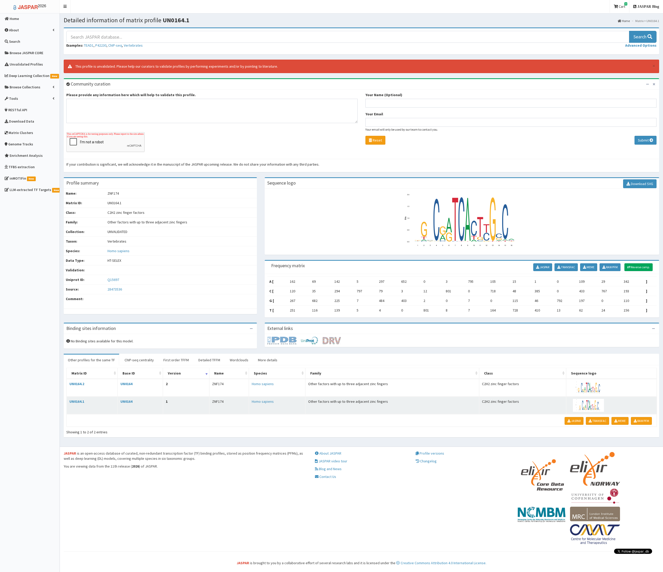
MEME (590, 267)
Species (260, 373)
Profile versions (431, 453)
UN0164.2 (76, 384)
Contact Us (327, 476)
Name (219, 373)
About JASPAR (330, 453)
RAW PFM (612, 267)
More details (267, 360)
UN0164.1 (76, 401)
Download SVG (641, 183)
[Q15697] (284, 340)
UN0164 (126, 384)
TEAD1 (88, 45)
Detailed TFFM (209, 360)
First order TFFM (176, 360)
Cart (622, 5)
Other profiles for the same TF (91, 360)
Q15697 (113, 279)
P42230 (100, 45)
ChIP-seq (115, 45)
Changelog (428, 461)
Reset (377, 140)
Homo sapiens (118, 251)
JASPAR (544, 267)
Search (640, 37)
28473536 (114, 289)
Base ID (128, 373)
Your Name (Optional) (383, 95)
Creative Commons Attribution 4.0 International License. (443, 563)
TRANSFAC (567, 267)
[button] (65, 6)
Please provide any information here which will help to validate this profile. (131, 95)
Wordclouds (239, 360)
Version (174, 373)
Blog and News (330, 469)
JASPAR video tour (332, 461)
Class (488, 373)
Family (315, 373)
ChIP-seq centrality (139, 360)
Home (625, 21)
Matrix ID (79, 373)
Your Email (374, 114)
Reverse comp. (640, 267)
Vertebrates (133, 45)
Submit (644, 140)
